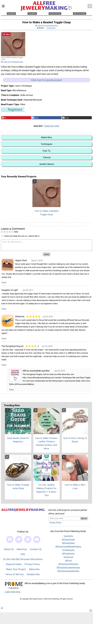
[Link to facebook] (9, 539)
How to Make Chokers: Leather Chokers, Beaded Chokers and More (46, 443)
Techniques (46, 144)
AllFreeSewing (68, 553)
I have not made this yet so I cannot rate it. (22, 236)
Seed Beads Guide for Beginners (18, 440)
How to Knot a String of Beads (75, 440)
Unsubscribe (33, 574)
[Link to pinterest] (27, 539)
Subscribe (34, 569)
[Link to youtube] (36, 539)
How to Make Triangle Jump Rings (18, 486)
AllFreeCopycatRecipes (68, 564)
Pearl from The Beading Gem (48, 25)
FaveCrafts (68, 536)
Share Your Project (16, 569)
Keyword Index (14, 564)
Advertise (22, 549)
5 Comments (51, 28)
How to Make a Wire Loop (75, 486)
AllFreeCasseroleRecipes (68, 571)
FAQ (23, 554)
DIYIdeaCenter (68, 550)
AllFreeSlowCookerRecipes (68, 567)
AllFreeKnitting (68, 543)
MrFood (68, 560)
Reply (4, 282)
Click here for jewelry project (46, 80)
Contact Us (36, 549)
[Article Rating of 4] (41, 28)
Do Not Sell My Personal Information (23, 559)
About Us (9, 549)
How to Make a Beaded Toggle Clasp (46, 213)
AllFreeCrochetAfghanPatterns (68, 546)
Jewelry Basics (46, 164)
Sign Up (84, 518)
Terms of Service (14, 574)
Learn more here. (13, 592)
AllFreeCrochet (68, 539)
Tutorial (46, 157)
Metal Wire (46, 137)
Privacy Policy (32, 564)
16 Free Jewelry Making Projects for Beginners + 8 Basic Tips (46, 490)
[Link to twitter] (18, 539)
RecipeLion (68, 557)
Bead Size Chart (51, 126)
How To (46, 150)
